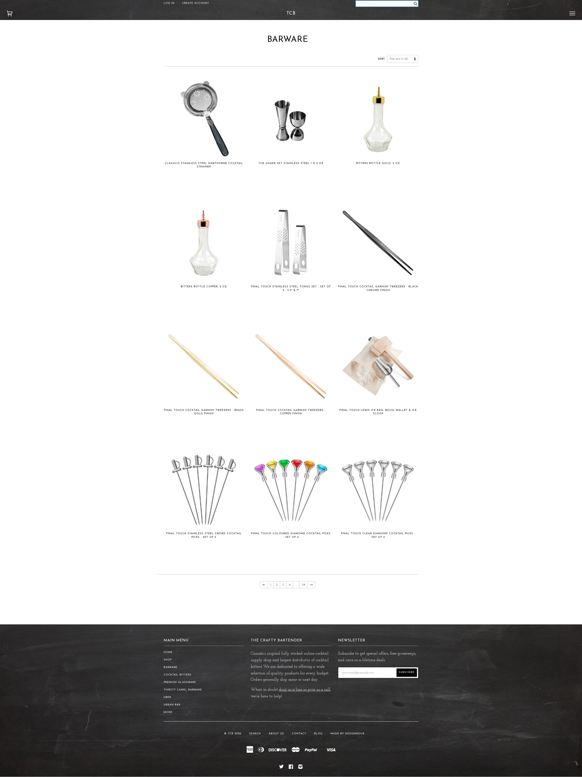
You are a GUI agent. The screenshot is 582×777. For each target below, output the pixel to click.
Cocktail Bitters (177, 675)
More (168, 712)
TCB (291, 13)
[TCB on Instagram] (300, 768)
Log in (169, 3)
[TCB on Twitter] (281, 768)
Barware (170, 667)
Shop (168, 660)
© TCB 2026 (232, 733)
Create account (195, 3)
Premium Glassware (180, 682)
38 (303, 584)
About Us (276, 733)
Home (168, 652)
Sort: (382, 59)
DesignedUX (355, 733)
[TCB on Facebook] (291, 768)
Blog (318, 733)
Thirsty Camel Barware (183, 690)
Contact (299, 733)
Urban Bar (172, 705)
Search (255, 733)
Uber (167, 697)
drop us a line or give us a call (304, 690)
